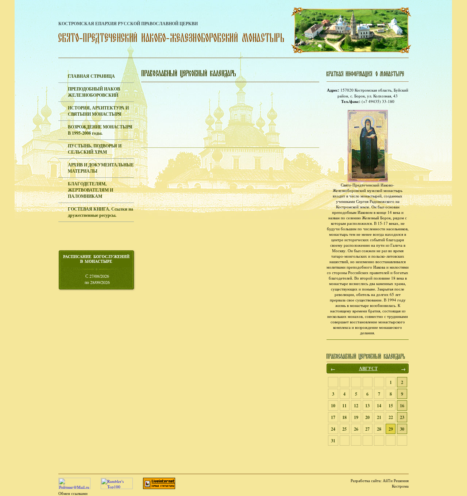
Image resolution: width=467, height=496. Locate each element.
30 (402, 429)
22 (391, 417)
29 (391, 429)
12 (356, 406)
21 (379, 417)
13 (367, 406)
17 (333, 417)
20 (367, 417)
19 (356, 417)
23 (402, 417)
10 (333, 406)
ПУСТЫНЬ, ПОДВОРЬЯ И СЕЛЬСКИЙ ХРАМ (94, 149)
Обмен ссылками (73, 493)
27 (367, 429)
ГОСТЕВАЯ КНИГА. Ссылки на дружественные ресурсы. (100, 212)
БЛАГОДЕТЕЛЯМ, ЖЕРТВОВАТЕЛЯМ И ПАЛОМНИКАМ (90, 190)
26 (356, 429)
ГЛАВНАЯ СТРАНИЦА (91, 76)
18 (344, 417)
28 (379, 429)
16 (402, 406)
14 (379, 406)
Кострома (400, 486)
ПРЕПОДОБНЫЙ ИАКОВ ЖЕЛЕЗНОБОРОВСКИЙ (94, 92)
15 (391, 406)
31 (333, 441)
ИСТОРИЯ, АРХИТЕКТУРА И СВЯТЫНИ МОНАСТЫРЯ (98, 111)
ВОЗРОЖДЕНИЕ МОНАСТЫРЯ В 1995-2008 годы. (100, 130)
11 (344, 406)
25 (344, 429)
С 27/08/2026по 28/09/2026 (97, 279)
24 (333, 429)
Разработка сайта (366, 480)
